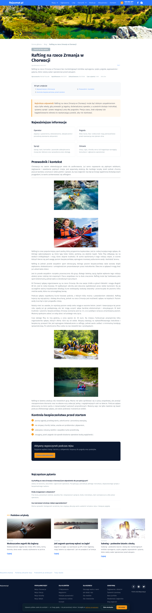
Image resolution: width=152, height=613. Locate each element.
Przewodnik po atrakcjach (43, 573)
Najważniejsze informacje (46, 89)
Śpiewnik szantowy (114, 592)
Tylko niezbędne (108, 607)
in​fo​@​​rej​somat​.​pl (128, 3)
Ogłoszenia (65, 3)
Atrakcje (92, 3)
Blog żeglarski (112, 602)
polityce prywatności (91, 607)
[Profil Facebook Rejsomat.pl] (138, 3)
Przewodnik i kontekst (86, 89)
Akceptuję (122, 607)
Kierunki (81, 3)
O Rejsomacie (64, 589)
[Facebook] (134, 587)
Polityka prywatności (66, 596)
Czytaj (9, 554)
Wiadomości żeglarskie (115, 599)
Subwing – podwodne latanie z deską (118, 543)
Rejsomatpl (4, 586)
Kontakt (113, 3)
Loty (73, 3)
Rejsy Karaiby (39, 596)
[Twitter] (144, 587)
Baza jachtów (112, 596)
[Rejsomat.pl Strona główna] (16, 3)
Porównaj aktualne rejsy (23, 573)
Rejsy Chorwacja (40, 589)
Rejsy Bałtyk (38, 599)
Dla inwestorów (88, 599)
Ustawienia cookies (66, 599)
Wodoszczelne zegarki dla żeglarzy (22, 543)
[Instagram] (139, 587)
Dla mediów (87, 596)
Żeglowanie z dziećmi (114, 589)
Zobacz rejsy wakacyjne (44, 455)
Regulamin (62, 592)
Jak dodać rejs (88, 592)
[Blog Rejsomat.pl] (142, 3)
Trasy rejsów (58, 573)
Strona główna (36, 44)
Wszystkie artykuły (6, 573)
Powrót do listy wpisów (41, 49)
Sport (118, 65)
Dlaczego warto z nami (91, 589)
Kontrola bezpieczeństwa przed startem (51, 92)
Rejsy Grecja (38, 592)
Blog (45, 44)
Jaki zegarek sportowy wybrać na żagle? (72, 543)
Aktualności (102, 3)
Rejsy (54, 3)
